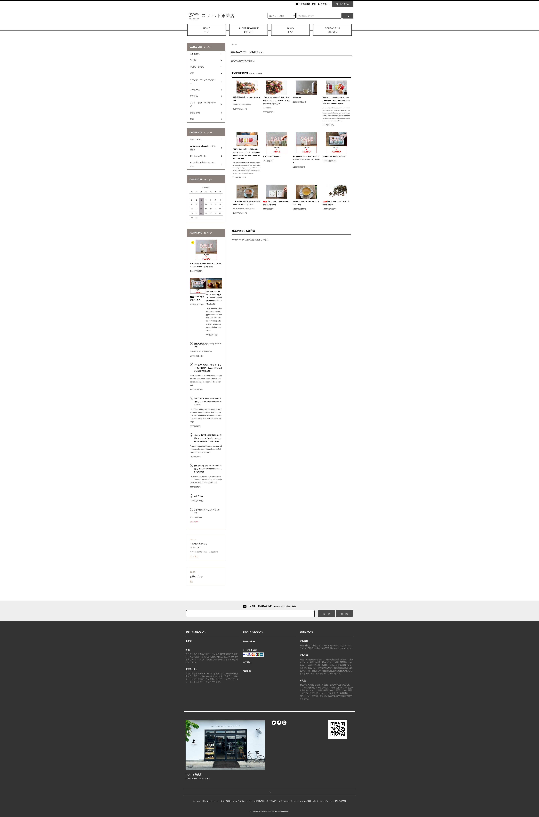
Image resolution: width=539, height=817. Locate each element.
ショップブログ (325, 801)
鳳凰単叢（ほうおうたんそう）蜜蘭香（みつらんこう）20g (246, 202)
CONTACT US (332, 30)
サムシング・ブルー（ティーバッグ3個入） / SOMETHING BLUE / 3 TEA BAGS (207, 401)
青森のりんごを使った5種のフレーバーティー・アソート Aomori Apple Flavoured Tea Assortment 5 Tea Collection (246, 154)
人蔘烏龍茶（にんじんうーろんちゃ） (207, 511)
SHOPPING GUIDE (248, 30)
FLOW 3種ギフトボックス (337, 156)
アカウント (325, 4)
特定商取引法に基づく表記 (265, 801)
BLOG (290, 30)
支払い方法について (209, 801)
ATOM (343, 801)
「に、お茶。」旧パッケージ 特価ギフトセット (276, 203)
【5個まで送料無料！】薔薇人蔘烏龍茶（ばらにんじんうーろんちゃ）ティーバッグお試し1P (276, 100)
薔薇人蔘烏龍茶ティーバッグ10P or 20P (246, 98)
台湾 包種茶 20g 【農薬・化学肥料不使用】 (336, 203)
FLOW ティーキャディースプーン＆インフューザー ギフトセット (306, 159)
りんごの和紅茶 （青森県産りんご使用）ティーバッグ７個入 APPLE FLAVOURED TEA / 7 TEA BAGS (208, 438)
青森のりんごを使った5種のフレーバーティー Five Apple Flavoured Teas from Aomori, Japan (336, 100)
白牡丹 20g (297, 97)
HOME (206, 30)
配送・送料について (229, 801)
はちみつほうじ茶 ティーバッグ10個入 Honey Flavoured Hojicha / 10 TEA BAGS (208, 469)
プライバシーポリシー (287, 801)
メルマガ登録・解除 (307, 4)
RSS (337, 801)
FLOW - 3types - (274, 156)
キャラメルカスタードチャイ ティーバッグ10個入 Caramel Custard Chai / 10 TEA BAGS (208, 368)
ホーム (234, 44)
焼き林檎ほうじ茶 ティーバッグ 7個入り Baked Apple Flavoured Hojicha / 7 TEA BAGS (214, 297)
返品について (245, 801)
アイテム (344, 4)
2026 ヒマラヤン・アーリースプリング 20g (306, 203)
